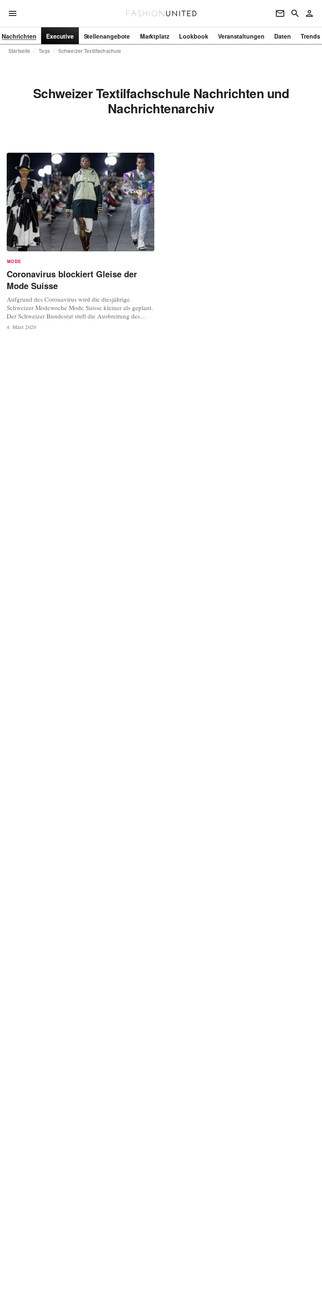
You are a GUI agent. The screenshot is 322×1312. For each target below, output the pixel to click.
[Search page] (295, 13)
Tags (44, 51)
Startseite (19, 51)
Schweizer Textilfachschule (89, 51)
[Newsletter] (280, 13)
